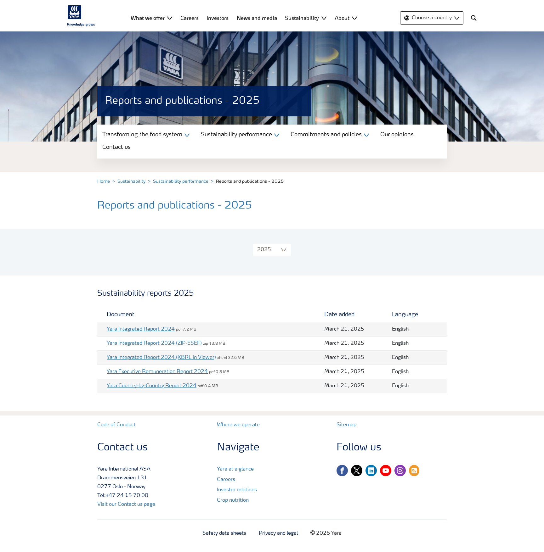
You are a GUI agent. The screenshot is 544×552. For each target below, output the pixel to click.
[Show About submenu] (354, 17)
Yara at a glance (235, 469)
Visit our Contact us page (126, 504)
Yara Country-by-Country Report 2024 (151, 385)
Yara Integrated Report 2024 (141, 329)
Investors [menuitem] (218, 18)
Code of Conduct (116, 424)
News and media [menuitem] (257, 18)
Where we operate (238, 424)
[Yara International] (81, 15)
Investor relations (237, 490)
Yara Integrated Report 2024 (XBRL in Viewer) (161, 357)
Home (103, 181)
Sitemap (346, 424)
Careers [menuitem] (189, 18)
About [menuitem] (342, 18)
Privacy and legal (278, 533)
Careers (226, 479)
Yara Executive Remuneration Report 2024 (157, 371)
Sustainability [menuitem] (302, 18)
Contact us (116, 147)
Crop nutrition (233, 500)
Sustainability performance (180, 181)
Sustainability (131, 181)
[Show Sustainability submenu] (323, 17)
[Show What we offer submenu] (169, 17)
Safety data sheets (224, 533)
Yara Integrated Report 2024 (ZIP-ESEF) (154, 343)
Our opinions (397, 134)
